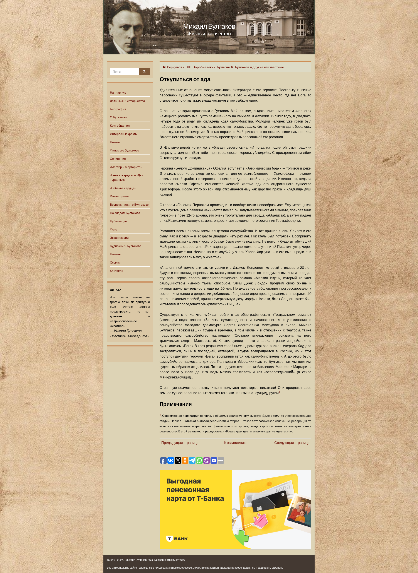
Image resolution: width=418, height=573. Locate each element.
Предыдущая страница (180, 442)
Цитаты (115, 142)
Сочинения (118, 158)
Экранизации (119, 237)
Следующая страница (292, 442)
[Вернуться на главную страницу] (209, 27)
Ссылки (115, 262)
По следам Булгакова (125, 213)
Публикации (118, 221)
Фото (113, 229)
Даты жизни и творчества (127, 101)
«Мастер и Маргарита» (126, 167)
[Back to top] (408, 563)
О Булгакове (118, 117)
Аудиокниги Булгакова (125, 246)
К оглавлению (235, 442)
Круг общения (120, 125)
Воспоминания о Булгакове (129, 204)
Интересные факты (123, 134)
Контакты (116, 270)
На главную (118, 92)
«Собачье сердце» (123, 188)
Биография (118, 109)
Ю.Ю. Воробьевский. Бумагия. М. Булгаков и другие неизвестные (234, 67)
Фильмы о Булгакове (124, 150)
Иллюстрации (120, 196)
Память (115, 254)
